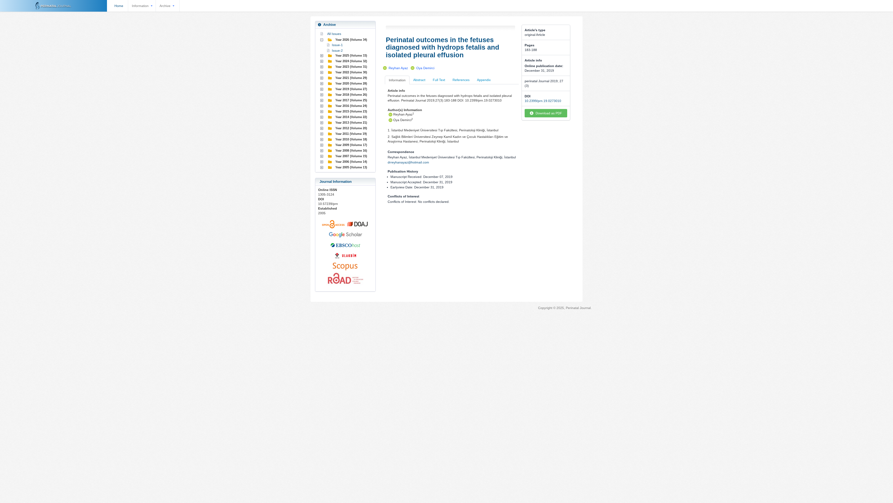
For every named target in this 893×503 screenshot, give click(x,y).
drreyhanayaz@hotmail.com (408, 162)
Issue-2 (337, 50)
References (461, 80)
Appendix (484, 80)
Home (118, 6)
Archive (165, 6)
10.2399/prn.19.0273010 (543, 101)
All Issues (334, 34)
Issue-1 (337, 45)
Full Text (439, 80)
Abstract (419, 80)
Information (140, 6)
